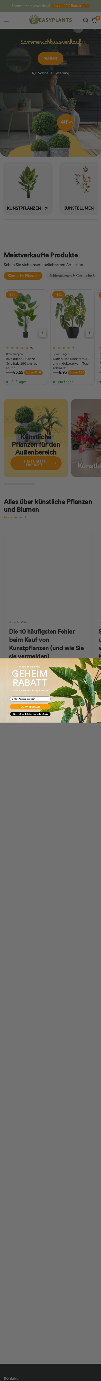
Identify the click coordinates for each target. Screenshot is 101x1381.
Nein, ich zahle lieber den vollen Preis (30, 714)
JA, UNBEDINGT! (30, 707)
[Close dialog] (100, 659)
